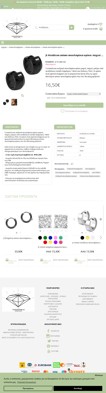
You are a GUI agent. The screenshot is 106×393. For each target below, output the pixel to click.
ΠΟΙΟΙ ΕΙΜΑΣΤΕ (87, 294)
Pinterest (55, 346)
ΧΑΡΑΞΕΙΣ (53, 309)
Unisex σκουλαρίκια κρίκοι (90, 176)
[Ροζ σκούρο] (60, 243)
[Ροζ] (55, 239)
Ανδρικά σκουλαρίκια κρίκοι (66, 176)
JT (72, 164)
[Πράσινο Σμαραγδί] (60, 239)
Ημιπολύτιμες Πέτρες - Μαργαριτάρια (18, 332)
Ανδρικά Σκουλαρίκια (81, 172)
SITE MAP (52, 317)
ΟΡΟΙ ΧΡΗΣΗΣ (53, 311)
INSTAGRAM (55, 336)
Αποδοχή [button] (78, 388)
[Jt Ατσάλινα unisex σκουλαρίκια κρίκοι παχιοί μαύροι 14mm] (23, 73)
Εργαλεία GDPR (53, 319)
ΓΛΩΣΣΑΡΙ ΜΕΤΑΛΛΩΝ (18, 335)
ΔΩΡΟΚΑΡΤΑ (53, 306)
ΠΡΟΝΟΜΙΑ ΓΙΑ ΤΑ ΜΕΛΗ (87, 296)
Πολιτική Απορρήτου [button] (26, 382)
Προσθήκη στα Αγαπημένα (76, 111)
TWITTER (55, 341)
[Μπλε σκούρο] (50, 239)
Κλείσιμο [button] (99, 375)
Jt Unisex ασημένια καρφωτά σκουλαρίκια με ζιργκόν (53, 247)
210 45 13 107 (98, 10)
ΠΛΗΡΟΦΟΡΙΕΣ (11, 127)
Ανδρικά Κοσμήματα (74, 169)
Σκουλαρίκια (90, 169)
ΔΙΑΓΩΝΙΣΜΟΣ (87, 299)
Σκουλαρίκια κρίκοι (63, 172)
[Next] (31, 219)
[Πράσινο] (45, 239)
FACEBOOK (55, 331)
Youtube (54, 351)
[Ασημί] (92, 239)
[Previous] (5, 219)
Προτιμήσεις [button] (28, 388)
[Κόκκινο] (45, 243)
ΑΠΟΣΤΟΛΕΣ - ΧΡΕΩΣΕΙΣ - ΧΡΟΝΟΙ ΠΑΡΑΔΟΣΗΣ (53, 297)
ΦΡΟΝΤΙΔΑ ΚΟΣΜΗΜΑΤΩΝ (18, 330)
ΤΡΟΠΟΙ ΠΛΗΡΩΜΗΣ (53, 301)
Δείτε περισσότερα (26, 260)
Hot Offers (96, 172)
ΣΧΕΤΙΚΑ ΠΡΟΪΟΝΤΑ (19, 196)
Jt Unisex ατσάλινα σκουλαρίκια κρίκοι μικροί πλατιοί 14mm (87, 242)
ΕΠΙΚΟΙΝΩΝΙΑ (53, 294)
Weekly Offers (88, 301)
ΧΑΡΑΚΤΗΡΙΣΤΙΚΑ (65, 127)
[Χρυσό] (50, 243)
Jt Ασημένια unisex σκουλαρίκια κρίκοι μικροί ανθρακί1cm (19, 238)
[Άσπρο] (66, 239)
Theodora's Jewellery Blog (87, 304)
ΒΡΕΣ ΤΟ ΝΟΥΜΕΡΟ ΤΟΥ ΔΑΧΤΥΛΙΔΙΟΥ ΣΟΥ (18, 337)
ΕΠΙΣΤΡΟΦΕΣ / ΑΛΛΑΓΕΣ (53, 304)
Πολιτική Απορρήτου (53, 314)
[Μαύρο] (40, 239)
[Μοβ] (55, 243)
